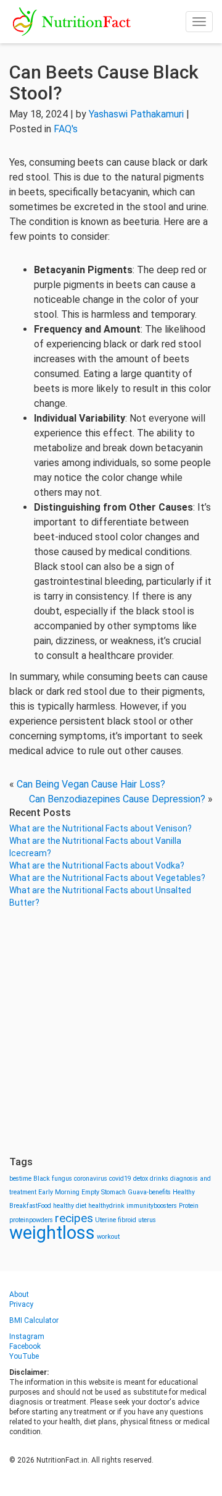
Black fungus (52, 1179)
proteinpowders (31, 1220)
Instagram (26, 1336)
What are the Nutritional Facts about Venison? (100, 828)
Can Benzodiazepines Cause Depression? (117, 799)
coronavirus (90, 1179)
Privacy (21, 1304)
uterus (147, 1220)
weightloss (52, 1232)
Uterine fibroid (115, 1220)
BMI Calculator (34, 1320)
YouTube (24, 1356)
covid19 (120, 1179)
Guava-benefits (149, 1192)
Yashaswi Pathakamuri (136, 114)
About (19, 1294)
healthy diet (69, 1206)
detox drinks (150, 1179)
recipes (74, 1218)
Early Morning (59, 1192)
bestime (20, 1179)
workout (108, 1237)
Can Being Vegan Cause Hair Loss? (91, 784)
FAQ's (66, 129)
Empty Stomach (103, 1192)
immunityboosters (151, 1206)
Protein (189, 1206)
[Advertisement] (111, 1032)
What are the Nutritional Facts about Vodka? (96, 865)
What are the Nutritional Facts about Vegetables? (107, 878)
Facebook (25, 1346)
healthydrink (106, 1206)
